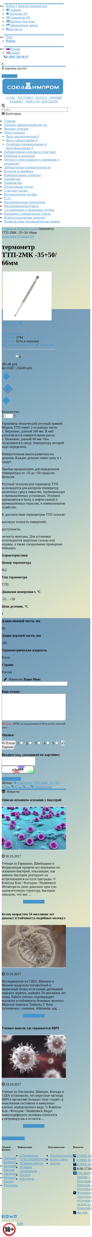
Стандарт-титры (16, 190)
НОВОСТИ (32, 101)
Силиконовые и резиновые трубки (29, 210)
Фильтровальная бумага (21, 206)
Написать (47, 345)
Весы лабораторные (22, 140)
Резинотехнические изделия (24, 217)
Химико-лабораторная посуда (25, 125)
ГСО (7, 198)
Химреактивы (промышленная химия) (32, 221)
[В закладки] (6, 376)
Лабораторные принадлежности (27, 167)
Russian (14, 49)
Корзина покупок (22, 21)
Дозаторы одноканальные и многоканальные (26, 146)
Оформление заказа (23, 25)
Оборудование (14, 132)
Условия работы (31, 1163)
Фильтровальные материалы (24, 202)
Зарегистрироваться (32, 6)
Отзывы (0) (25, 236)
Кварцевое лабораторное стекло (27, 213)
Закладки (10, 1173)
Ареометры (12, 179)
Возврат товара (10, 1179)
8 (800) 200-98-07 (17, 56)
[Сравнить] (6, 400)
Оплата (25, 1175)
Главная (15, 10)
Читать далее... (34, 901)
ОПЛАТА (41, 97)
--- (27, 333)
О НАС (10, 97)
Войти (10, 6)
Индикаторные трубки (20, 194)
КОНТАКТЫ (49, 101)
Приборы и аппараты (19, 156)
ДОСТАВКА (25, 97)
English (14, 53)
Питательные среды (18, 186)
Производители (61, 1155)
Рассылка (11, 1185)
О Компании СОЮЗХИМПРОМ (34, 1157)
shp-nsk (82, 1212)
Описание (9, 236)
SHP (20, 1224)
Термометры (13, 183)
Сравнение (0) (19, 17)
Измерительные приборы (22, 175)
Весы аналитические (22, 136)
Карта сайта (58, 1159)
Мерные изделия (16, 128)
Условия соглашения (28, 1169)
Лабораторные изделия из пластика (30, 152)
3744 (17, 786)
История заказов (10, 1168)
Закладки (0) (18, 13)
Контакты (15, 29)
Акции (55, 1163)
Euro (9, 37)
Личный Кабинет (10, 1160)
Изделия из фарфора (18, 171)
